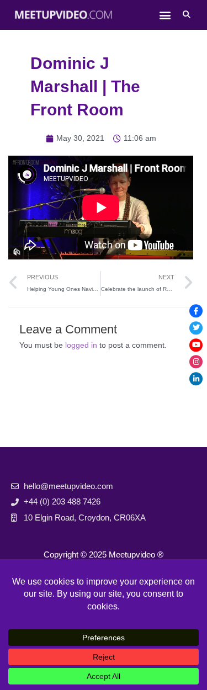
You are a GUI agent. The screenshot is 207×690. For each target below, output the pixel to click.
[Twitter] (196, 328)
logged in (81, 345)
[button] (165, 15)
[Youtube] (196, 345)
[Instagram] (196, 362)
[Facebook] (196, 310)
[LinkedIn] (196, 379)
